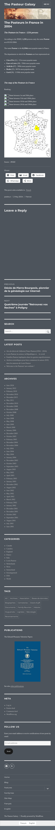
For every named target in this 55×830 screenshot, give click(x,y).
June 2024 (10, 385)
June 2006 (10, 424)
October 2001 (11, 514)
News (8, 567)
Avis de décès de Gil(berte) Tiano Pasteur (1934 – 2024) (26, 351)
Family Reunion (24, 607)
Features (8, 788)
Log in (8, 705)
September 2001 (12, 518)
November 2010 (12, 403)
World (8, 579)
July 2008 (10, 415)
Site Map (8, 798)
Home (7, 777)
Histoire (37, 607)
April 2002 (10, 496)
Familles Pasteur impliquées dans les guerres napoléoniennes (28, 357)
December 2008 (12, 406)
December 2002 (12, 484)
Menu (46, 4)
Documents (10, 607)
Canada (9, 546)
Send (8, 751)
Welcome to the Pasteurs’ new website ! (20, 366)
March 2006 (10, 427)
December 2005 (12, 433)
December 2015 (12, 397)
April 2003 (10, 475)
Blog (6, 782)
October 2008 (11, 412)
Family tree (9, 793)
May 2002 (10, 494)
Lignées (20, 612)
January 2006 (11, 430)
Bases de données (40, 598)
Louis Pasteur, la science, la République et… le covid (25, 354)
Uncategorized (11, 573)
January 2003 (11, 481)
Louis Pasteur (11, 561)
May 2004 (10, 454)
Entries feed (10, 708)
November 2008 (12, 409)
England (9, 552)
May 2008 (10, 421)
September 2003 (12, 466)
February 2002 (11, 503)
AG (6, 598)
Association (24, 598)
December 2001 (12, 509)
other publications (17, 686)
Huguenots (10, 612)
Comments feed (12, 711)
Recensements (11, 616)
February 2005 (11, 439)
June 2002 (10, 490)
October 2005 (11, 436)
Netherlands (10, 564)
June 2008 (10, 418)
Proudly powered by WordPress (32, 816)
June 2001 (10, 527)
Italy (8, 558)
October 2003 (11, 463)
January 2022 (11, 388)
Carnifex (9, 549)
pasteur (7, 197)
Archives (13, 598)
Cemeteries (23, 603)
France (29, 197)
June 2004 (10, 451)
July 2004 (10, 448)
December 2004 (12, 442)
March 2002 (10, 499)
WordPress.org (11, 714)
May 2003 (10, 472)
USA (8, 576)
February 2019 (11, 391)
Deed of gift (35, 603)
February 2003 (11, 479)
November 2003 (12, 460)
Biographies (10, 603)
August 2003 (11, 469)
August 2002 (11, 487)
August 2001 (11, 521)
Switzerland (10, 570)
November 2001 (12, 512)
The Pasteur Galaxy (19, 4)
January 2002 (11, 505)
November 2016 (12, 394)
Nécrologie (31, 612)
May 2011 (10, 400)
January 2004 (11, 457)
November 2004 (12, 445)
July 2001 (10, 523)
